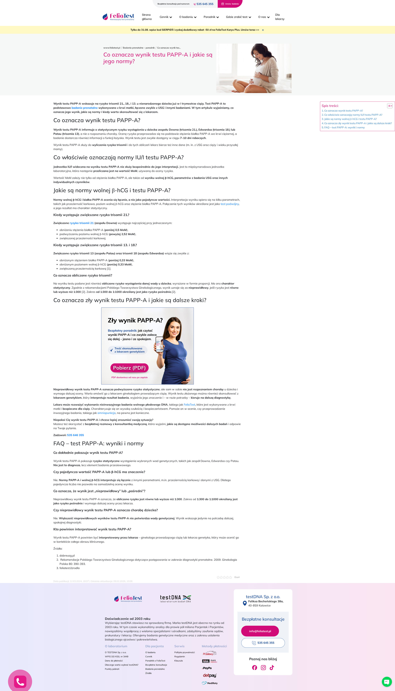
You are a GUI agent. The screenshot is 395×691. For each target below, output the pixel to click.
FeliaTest (189, 404)
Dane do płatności (114, 660)
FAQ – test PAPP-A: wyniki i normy (344, 127)
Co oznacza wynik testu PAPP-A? (343, 110)
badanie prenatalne (85, 108)
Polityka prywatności (184, 652)
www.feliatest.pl (111, 47)
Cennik (148, 656)
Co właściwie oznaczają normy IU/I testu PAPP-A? (353, 114)
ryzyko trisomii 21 (82, 223)
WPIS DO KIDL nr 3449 (116, 656)
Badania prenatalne (155, 669)
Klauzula (178, 660)
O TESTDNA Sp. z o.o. (115, 652)
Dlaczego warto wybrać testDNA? (121, 664)
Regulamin (179, 656)
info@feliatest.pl (260, 631)
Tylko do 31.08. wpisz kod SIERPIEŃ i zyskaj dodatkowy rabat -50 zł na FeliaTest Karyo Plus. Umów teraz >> (195, 29)
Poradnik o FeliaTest (155, 660)
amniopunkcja (107, 413)
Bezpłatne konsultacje (156, 664)
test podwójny (230, 204)
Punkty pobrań (112, 669)
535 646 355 (75, 435)
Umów (232, 4)
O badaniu (150, 652)
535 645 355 (205, 4)
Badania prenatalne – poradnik (139, 47)
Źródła (148, 673)
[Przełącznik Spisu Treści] (388, 105)
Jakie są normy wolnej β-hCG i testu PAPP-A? (350, 118)
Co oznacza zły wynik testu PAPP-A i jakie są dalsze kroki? (358, 123)
